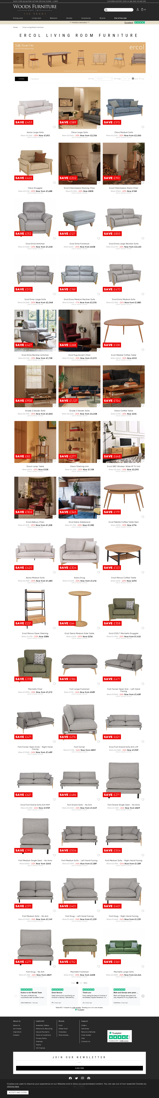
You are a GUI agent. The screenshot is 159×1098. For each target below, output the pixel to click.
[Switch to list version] (140, 79)
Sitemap (39, 1041)
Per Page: (118, 79)
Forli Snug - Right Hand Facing (124, 916)
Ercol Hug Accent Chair (80, 355)
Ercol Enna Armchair (35, 244)
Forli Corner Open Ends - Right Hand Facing (35, 748)
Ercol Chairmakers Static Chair (123, 188)
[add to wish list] (54, 127)
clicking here (13, 1086)
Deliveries (85, 1029)
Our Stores (17, 1029)
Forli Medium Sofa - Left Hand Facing (80, 860)
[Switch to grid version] (133, 79)
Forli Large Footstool (79, 689)
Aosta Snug (79, 578)
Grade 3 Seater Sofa (79, 411)
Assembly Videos (42, 1025)
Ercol (61, 1025)
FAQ (83, 1038)
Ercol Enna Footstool (79, 244)
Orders (84, 1025)
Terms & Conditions (43, 1035)
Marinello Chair (35, 689)
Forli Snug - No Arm (35, 972)
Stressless (63, 1032)
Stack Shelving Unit (79, 466)
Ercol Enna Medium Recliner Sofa (79, 299)
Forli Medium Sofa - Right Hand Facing (123, 860)
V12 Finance (40, 1048)
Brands (102, 18)
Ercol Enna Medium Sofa (123, 299)
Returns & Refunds (88, 1032)
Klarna (38, 1045)
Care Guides (86, 1035)
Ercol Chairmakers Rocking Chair (79, 188)
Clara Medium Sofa (124, 132)
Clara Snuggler (35, 188)
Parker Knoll (63, 1029)
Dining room (18, 18)
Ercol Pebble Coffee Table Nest (124, 522)
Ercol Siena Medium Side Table (79, 633)
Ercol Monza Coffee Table (123, 578)
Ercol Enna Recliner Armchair (35, 355)
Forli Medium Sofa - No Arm (35, 916)
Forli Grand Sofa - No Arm (79, 805)
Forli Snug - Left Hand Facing (79, 916)
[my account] (138, 9)
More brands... (64, 1035)
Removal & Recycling (44, 1029)
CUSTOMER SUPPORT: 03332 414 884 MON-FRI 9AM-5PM (126, 1)
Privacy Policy (41, 1038)
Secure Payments (42, 1032)
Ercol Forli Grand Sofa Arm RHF (35, 805)
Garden (69, 18)
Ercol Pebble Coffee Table (123, 355)
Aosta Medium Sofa (35, 578)
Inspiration (17, 1032)
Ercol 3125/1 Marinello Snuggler (124, 633)
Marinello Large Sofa (124, 972)
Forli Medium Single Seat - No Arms (35, 860)
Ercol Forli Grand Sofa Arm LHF (123, 747)
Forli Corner (79, 747)
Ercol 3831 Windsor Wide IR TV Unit (123, 466)
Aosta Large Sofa (35, 132)
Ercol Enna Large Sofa (35, 299)
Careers (16, 1035)
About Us (16, 1025)
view (124, 565)
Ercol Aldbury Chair (35, 522)
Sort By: (91, 79)
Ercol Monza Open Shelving (35, 633)
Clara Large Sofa (79, 132)
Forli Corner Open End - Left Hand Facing (123, 690)
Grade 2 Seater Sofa (35, 411)
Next (85, 983)
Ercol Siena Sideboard (79, 522)
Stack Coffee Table (123, 411)
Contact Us (85, 1041)
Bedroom (53, 18)
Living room (36, 18)
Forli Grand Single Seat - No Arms (124, 805)
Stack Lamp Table (35, 466)
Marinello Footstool (79, 972)
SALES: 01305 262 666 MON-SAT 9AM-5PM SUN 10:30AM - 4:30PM (35, 1)
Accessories (86, 18)
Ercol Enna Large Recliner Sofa (124, 244)
